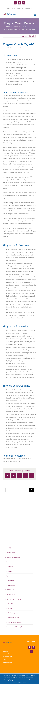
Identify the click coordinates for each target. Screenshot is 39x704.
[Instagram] (33, 647)
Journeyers (11, 576)
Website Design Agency (19, 677)
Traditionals (11, 585)
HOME (9, 548)
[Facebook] (29, 647)
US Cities (10, 604)
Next (31, 35)
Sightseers (11, 580)
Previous (23, 35)
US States (10, 608)
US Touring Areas (13, 613)
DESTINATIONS (7, 656)
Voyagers (10, 571)
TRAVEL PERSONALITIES (14, 557)
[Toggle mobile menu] (35, 15)
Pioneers (10, 566)
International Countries (15, 622)
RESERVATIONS (7, 662)
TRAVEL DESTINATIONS (14, 599)
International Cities (18, 48)
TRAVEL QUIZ (11, 552)
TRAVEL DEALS (11, 590)
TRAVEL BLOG (11, 594)
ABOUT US (6, 654)
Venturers (11, 562)
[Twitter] (31, 651)
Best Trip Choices (30, 675)
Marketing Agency (8, 680)
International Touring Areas (16, 627)
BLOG (6, 659)
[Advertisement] (19, 522)
